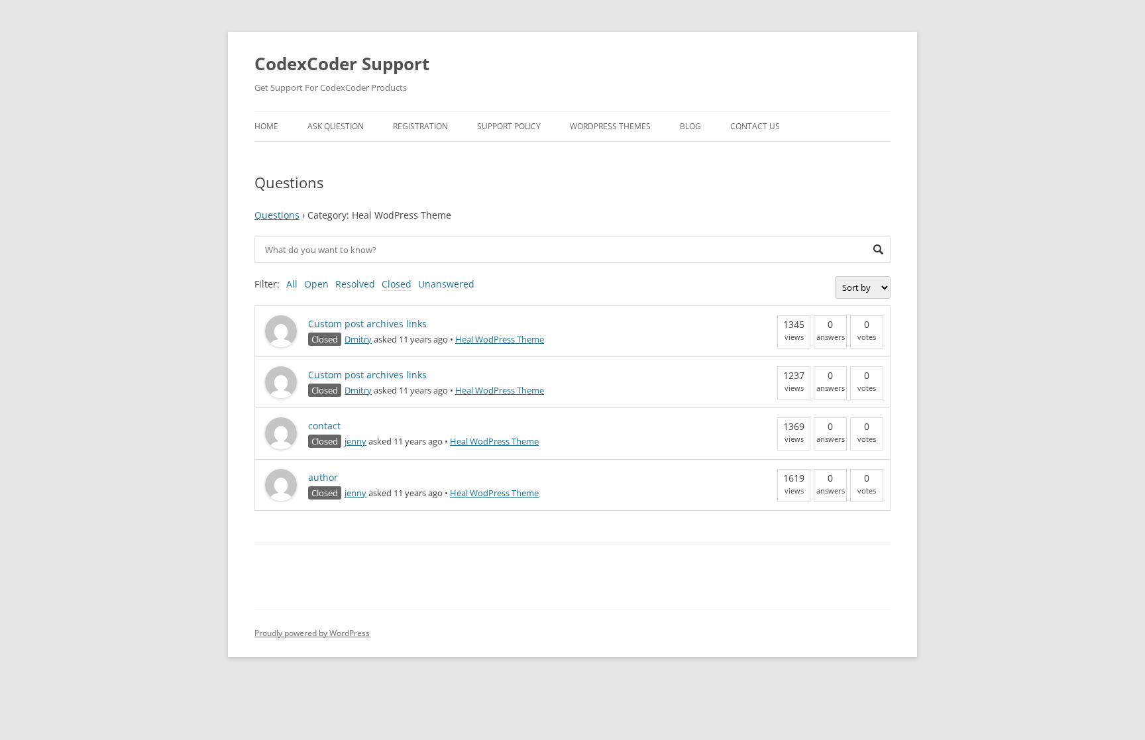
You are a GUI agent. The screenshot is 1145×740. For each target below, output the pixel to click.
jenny (355, 441)
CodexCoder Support (341, 64)
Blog (690, 126)
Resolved (355, 284)
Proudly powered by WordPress (312, 633)
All (292, 284)
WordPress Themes (610, 126)
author (323, 477)
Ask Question (335, 126)
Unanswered (446, 284)
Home (266, 126)
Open (316, 284)
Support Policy (509, 126)
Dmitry (358, 339)
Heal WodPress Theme (499, 339)
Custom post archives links (367, 323)
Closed (396, 284)
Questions (277, 215)
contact (324, 425)
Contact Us (755, 126)
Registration (420, 126)
